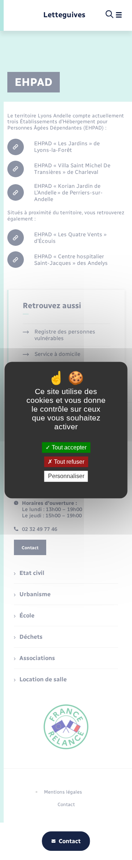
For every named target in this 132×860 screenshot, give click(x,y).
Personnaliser (66, 476)
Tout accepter (68, 447)
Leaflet (64, 194)
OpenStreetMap (83, 194)
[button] (66, 147)
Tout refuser (68, 462)
